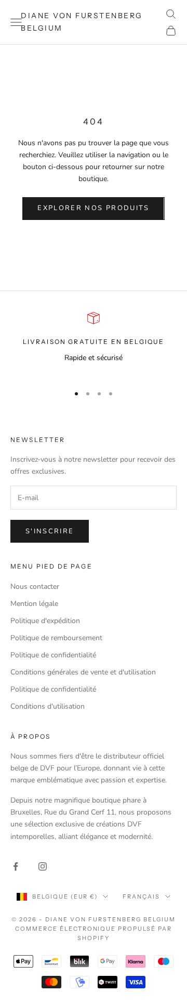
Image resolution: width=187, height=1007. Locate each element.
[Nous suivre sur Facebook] (15, 866)
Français (141, 896)
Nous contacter (34, 586)
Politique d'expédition (45, 621)
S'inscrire (49, 531)
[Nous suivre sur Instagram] (42, 866)
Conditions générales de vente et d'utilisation (83, 672)
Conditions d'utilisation (47, 706)
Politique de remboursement (56, 638)
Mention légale (34, 604)
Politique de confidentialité (53, 655)
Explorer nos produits (93, 208)
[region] (93, 344)
